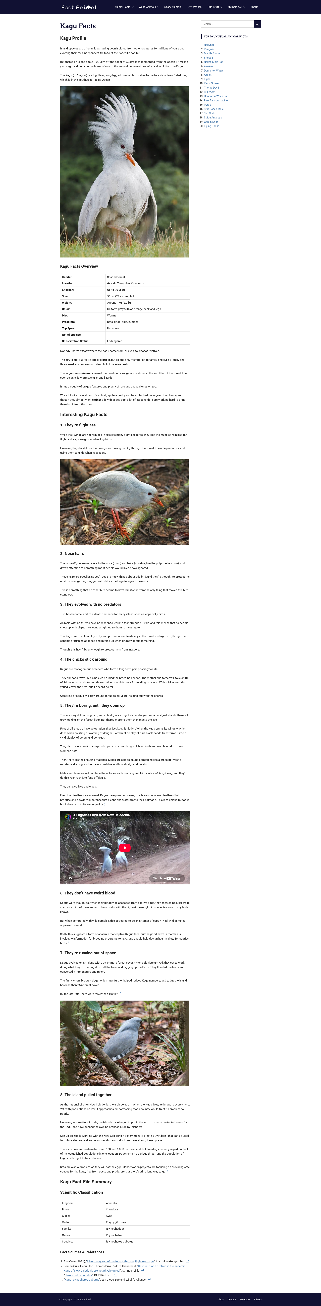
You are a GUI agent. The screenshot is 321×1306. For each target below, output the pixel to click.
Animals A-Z (235, 7)
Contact (232, 1299)
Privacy (258, 1299)
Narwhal (209, 44)
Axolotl (208, 74)
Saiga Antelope (213, 117)
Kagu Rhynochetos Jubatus (82, 1279)
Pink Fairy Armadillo (216, 100)
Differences (194, 7)
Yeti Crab (209, 113)
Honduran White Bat (216, 96)
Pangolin (209, 49)
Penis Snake (211, 83)
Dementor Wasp (213, 70)
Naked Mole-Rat (213, 61)
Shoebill (208, 57)
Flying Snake (211, 126)
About (254, 7)
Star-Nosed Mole (214, 109)
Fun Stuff (213, 7)
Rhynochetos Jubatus (78, 1275)
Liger (207, 79)
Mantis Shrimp (212, 53)
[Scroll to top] (316, 1301)
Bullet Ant (209, 92)
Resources (245, 1299)
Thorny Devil (211, 87)
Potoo (207, 104)
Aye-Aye (208, 66)
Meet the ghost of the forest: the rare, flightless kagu (120, 1261)
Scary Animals (172, 7)
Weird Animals (147, 7)
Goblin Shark (211, 121)
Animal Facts (122, 7)
